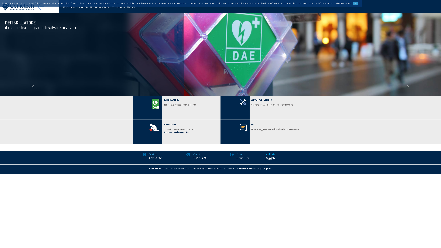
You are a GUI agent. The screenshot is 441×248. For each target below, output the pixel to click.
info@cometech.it (207, 168)
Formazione (83, 7)
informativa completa (343, 3)
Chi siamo (120, 7)
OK (356, 3)
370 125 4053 (200, 158)
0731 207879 (155, 158)
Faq (112, 7)
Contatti (131, 7)
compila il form (242, 158)
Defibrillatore (69, 7)
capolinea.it (269, 168)
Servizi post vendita (99, 7)
